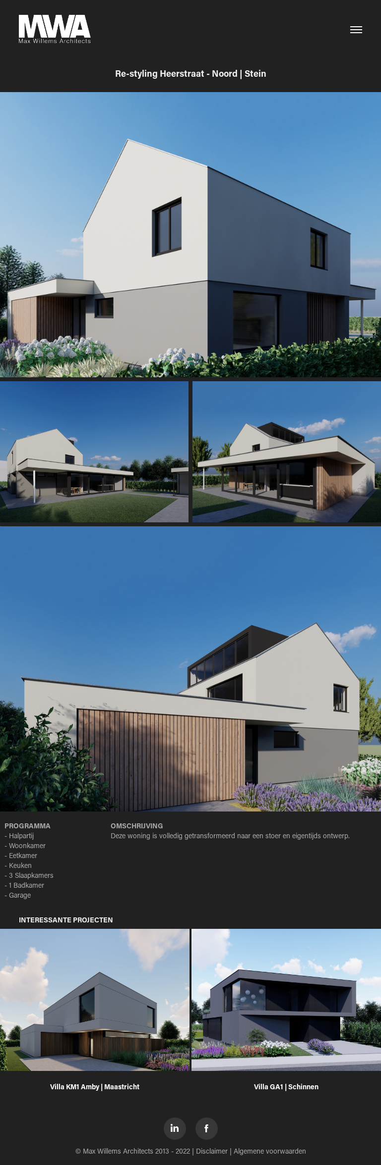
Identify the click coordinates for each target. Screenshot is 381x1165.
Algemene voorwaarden (270, 1151)
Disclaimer (212, 1151)
